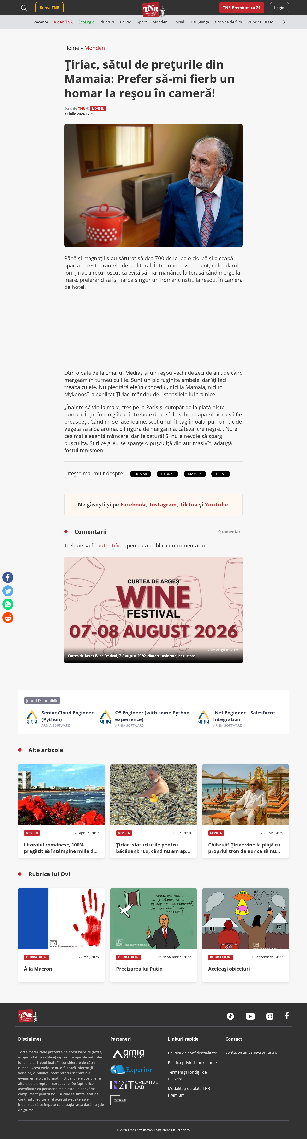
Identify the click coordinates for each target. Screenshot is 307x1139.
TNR (81, 108)
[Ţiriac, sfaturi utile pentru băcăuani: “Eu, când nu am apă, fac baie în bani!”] (153, 811)
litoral (167, 474)
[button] (26, 22)
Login (279, 7)
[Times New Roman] (153, 9)
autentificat (111, 545)
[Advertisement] (153, 329)
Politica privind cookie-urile (192, 1062)
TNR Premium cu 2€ (241, 7)
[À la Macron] (61, 935)
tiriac (221, 474)
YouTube (216, 504)
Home (71, 47)
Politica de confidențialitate (192, 1053)
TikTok (189, 504)
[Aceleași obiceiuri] (245, 935)
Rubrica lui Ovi (36, 957)
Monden (94, 47)
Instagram (163, 504)
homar (141, 474)
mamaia (195, 474)
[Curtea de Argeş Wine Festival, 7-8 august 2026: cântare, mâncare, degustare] (153, 610)
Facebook (133, 504)
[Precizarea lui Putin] (153, 935)
